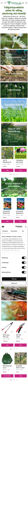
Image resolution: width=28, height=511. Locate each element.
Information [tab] (14, 231)
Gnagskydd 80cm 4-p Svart (20, 367)
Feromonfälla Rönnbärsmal (6, 212)
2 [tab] (14, 174)
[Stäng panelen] (25, 226)
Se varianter (7, 376)
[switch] (24, 262)
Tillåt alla (14, 279)
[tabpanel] (7, 159)
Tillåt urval (14, 283)
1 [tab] (10, 174)
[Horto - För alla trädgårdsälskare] (14, 3)
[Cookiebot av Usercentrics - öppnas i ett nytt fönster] (16, 227)
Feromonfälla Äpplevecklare (19, 212)
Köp (7, 170)
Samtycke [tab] (5, 231)
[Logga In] (23, 3)
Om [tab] (23, 231)
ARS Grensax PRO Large (6, 336)
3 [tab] (17, 174)
